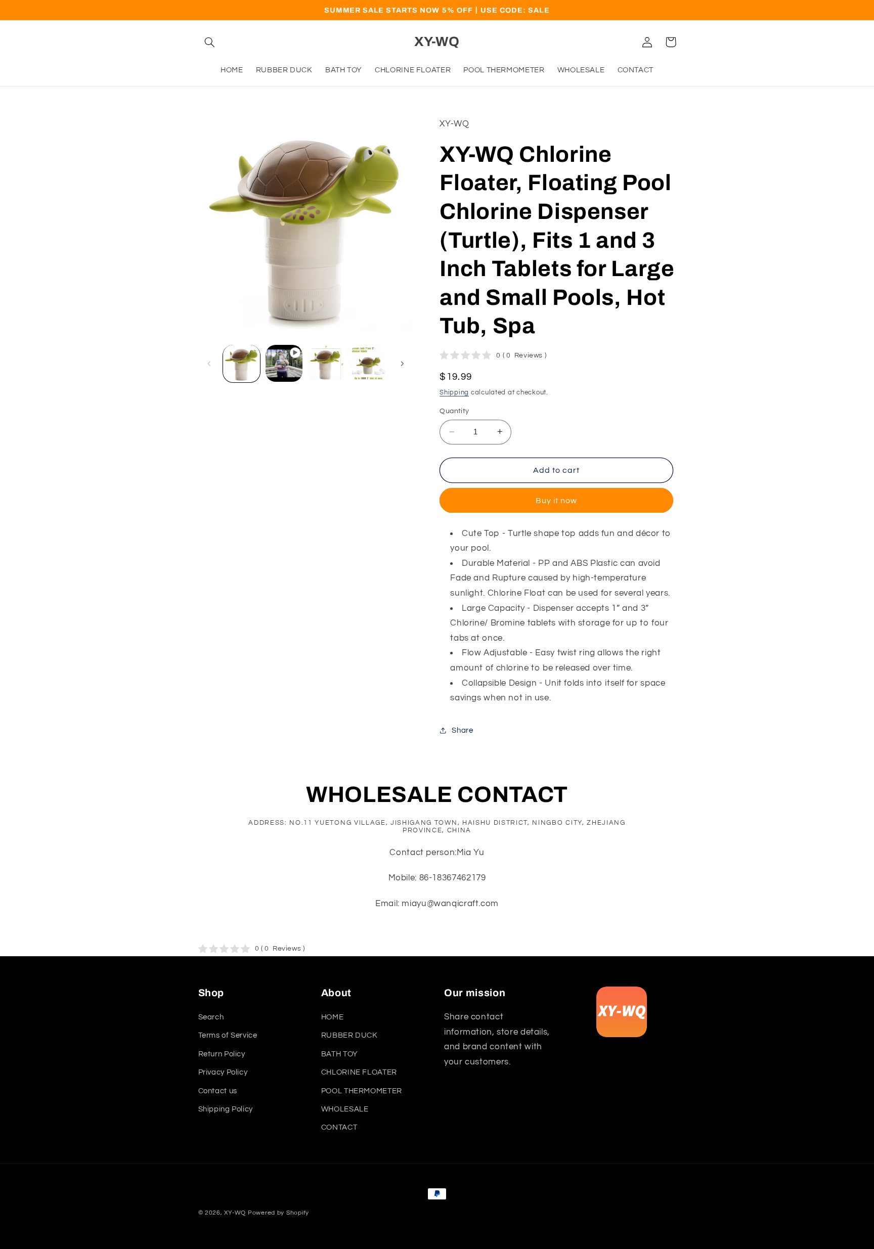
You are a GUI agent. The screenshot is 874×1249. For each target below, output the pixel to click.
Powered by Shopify (278, 1213)
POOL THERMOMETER (361, 1091)
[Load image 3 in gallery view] (368, 363)
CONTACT (339, 1127)
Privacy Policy (223, 1072)
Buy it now (557, 500)
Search (211, 1017)
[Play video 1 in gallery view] (284, 363)
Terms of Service (227, 1035)
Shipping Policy (225, 1109)
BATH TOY (339, 1054)
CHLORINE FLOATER (359, 1072)
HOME (332, 1017)
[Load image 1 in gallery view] (241, 363)
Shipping (454, 392)
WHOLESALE (345, 1109)
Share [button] (462, 730)
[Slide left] (209, 363)
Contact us (217, 1091)
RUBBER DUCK (349, 1035)
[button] (210, 42)
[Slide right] (402, 363)
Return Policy (221, 1054)
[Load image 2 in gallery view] (326, 363)
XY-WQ (235, 1213)
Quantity (454, 411)
